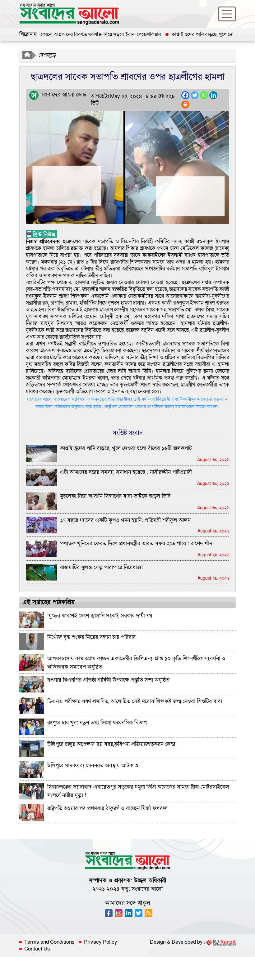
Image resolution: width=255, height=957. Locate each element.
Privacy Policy (100, 942)
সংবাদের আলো (147, 888)
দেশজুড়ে (47, 55)
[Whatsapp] (204, 95)
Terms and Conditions (49, 942)
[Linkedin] (213, 95)
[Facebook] (185, 95)
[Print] (185, 104)
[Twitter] (195, 95)
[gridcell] (127, 316)
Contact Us (37, 949)
